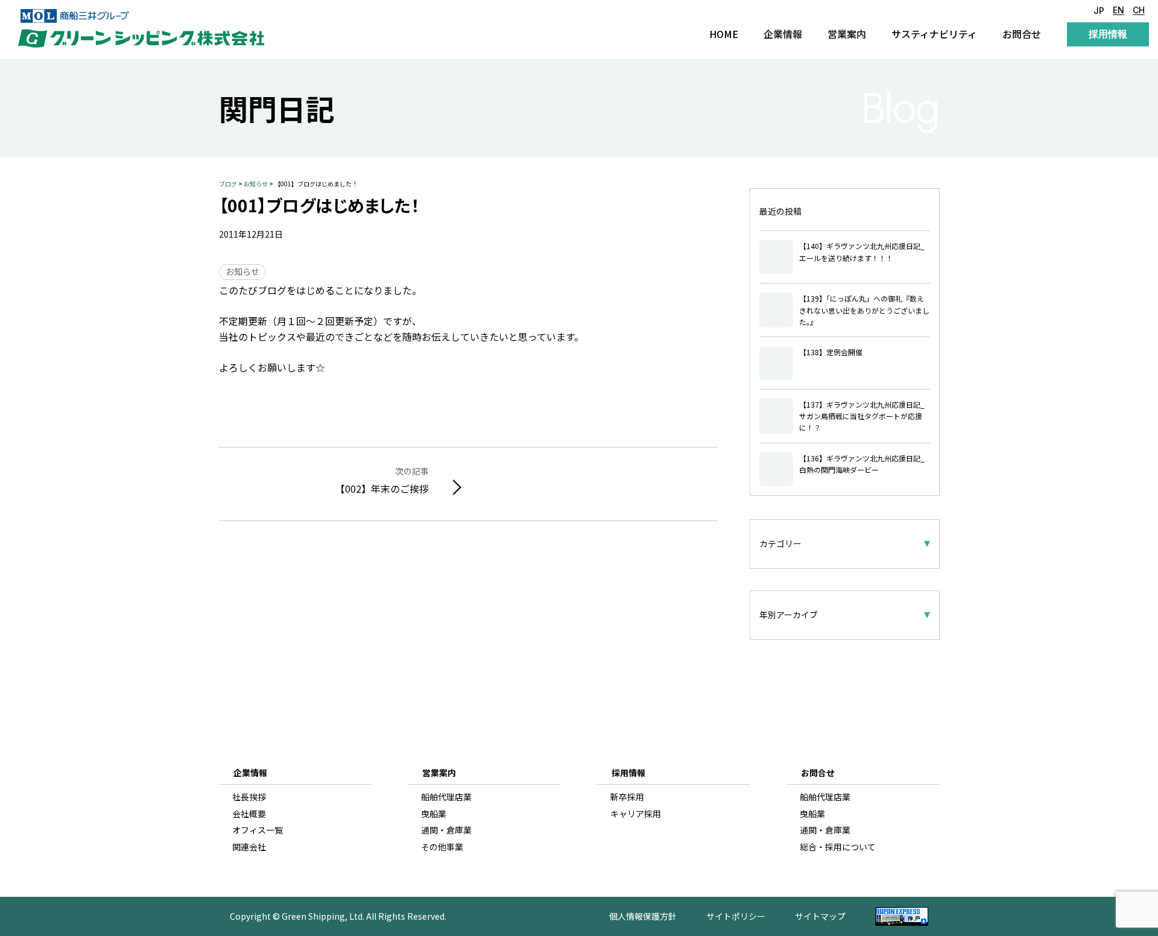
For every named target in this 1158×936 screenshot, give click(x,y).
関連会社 (249, 847)
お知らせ (242, 271)
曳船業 (433, 814)
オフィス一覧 (257, 830)
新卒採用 (627, 797)
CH (1139, 10)
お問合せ (1021, 34)
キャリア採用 (635, 814)
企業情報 (783, 34)
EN (1118, 10)
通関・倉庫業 (446, 830)
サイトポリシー (735, 916)
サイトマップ (820, 916)
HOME (723, 34)
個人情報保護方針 (643, 916)
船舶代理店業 (446, 797)
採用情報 (1108, 34)
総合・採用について (838, 847)
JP (1098, 11)
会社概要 (249, 814)
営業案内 (846, 34)
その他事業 (442, 847)
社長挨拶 (249, 797)
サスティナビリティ (934, 34)
